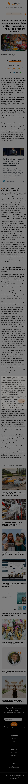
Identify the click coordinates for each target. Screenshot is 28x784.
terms (18, 404)
